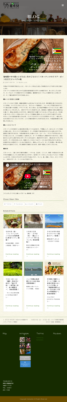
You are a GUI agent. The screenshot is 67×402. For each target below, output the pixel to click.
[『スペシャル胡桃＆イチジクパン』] (22, 339)
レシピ (25, 82)
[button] (63, 5)
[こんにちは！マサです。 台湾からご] (22, 345)
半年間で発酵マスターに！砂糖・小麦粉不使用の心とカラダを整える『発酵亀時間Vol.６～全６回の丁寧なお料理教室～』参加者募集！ (53, 286)
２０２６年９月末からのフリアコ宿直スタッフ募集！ (53, 233)
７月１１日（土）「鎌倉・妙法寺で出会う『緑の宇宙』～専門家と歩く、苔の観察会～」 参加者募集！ (12, 284)
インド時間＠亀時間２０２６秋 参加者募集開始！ (33, 281)
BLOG (21, 82)
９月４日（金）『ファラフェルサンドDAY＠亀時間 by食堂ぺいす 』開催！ (12, 235)
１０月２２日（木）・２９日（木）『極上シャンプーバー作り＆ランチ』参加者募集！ (32, 236)
